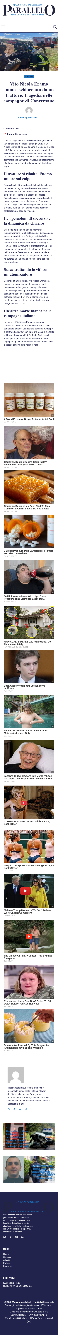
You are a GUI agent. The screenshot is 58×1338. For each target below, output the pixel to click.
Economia (7, 1265)
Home (6, 1253)
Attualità (6, 1259)
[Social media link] (9, 1109)
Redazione (32, 117)
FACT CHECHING (11, 1282)
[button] (55, 27)
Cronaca (29, 76)
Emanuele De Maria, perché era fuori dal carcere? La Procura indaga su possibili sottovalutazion (42, 1171)
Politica (6, 1263)
